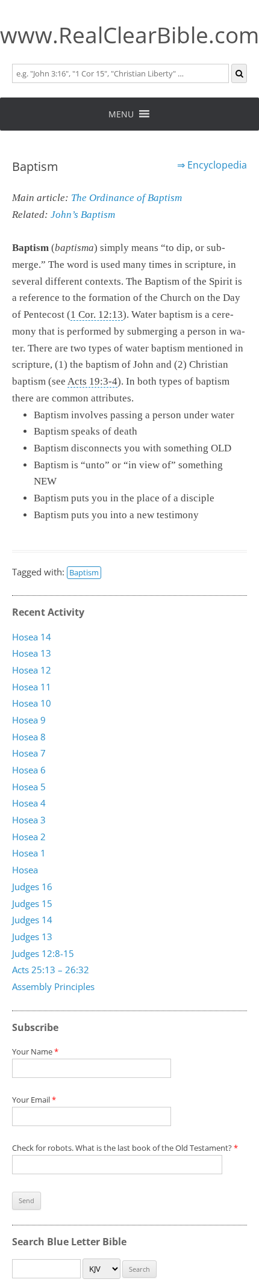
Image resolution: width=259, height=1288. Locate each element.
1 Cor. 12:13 (96, 314)
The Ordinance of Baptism (126, 197)
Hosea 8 (29, 737)
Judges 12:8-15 (43, 953)
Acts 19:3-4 (92, 381)
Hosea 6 (29, 770)
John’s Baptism (83, 214)
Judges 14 (32, 920)
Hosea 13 (31, 654)
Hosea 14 (31, 637)
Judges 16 (32, 887)
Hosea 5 (29, 787)
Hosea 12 (31, 670)
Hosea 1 (29, 853)
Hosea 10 (31, 704)
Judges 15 (32, 903)
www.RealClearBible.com (129, 34)
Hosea (25, 870)
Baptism (84, 572)
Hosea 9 (29, 720)
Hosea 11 (31, 687)
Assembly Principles (53, 986)
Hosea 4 (29, 803)
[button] (121, 114)
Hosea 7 (29, 754)
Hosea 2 (29, 837)
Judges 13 (32, 936)
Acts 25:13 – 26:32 (50, 970)
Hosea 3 (29, 820)
